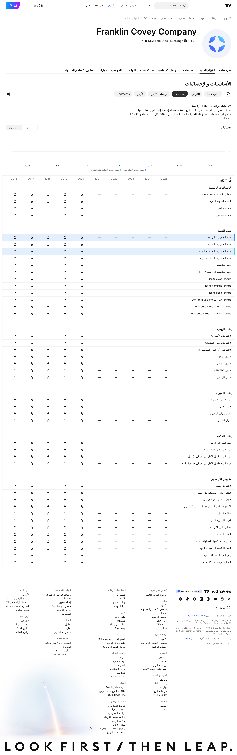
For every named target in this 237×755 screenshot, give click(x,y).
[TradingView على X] (229, 599)
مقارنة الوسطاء (118, 624)
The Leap (120, 628)
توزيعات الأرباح (159, 665)
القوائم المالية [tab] (207, 70)
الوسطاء (99, 5)
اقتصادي (163, 657)
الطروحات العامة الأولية (155, 668)
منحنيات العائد (160, 683)
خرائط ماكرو (160, 691)
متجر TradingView (116, 687)
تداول (68, 624)
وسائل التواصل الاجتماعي (58, 594)
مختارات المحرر (63, 632)
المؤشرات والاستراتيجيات (58, 642)
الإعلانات (25, 620)
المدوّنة (122, 665)
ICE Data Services (197, 615)
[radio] (29, 127)
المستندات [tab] (189, 70)
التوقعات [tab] (131, 70)
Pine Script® (160, 694)
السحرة (67, 646)
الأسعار (122, 598)
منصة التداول (22, 609)
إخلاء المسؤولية (118, 709)
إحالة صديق (65, 602)
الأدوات (25, 594)
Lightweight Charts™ (17, 602)
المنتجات (146, 5)
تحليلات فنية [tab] (147, 70)
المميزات (121, 594)
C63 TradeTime (117, 694)
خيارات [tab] (103, 70)
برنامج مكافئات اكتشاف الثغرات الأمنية (106, 728)
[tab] (213, 94)
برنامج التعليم (22, 632)
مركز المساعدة (118, 668)
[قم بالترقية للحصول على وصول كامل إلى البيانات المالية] (14, 194)
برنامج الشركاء (21, 628)
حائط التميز (65, 598)
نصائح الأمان (119, 724)
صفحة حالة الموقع (116, 732)
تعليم (68, 628)
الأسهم (163, 605)
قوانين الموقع (64, 609)
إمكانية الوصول (118, 720)
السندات (163, 612)
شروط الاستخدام (117, 705)
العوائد (164, 661)
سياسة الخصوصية (117, 713)
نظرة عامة (120, 616)
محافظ (163, 679)
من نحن (121, 657)
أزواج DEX (161, 624)
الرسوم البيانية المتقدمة (17, 606)
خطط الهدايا (119, 606)
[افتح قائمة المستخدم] (26, 5)
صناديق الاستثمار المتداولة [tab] (79, 70)
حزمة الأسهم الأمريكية (114, 646)
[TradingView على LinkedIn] (201, 599)
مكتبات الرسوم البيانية (18, 598)
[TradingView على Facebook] (222, 599)
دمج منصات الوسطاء (19, 624)
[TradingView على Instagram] (208, 599)
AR (36, 5)
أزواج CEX (161, 620)
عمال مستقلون (63, 650)
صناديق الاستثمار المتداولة (154, 609)
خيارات (163, 687)
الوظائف (121, 672)
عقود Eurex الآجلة (116, 642)
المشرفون (65, 613)
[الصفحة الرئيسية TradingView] (228, 5)
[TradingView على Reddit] (180, 599)
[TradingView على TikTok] (187, 599)
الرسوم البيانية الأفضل (156, 594)
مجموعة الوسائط (117, 676)
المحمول (163, 705)
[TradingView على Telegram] (194, 599)
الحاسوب (162, 709)
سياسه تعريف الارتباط (114, 717)
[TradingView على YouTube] (215, 599)
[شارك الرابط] (8, 94)
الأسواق (111, 5)
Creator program (61, 606)
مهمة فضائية (119, 661)
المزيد (87, 5)
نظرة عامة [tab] (225, 70)
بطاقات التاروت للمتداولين (112, 691)
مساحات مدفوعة (62, 654)
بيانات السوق (119, 602)
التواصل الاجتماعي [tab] (168, 70)
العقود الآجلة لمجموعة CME (111, 639)
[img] (145, 40)
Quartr (187, 638)
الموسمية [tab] (116, 70)
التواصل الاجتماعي (128, 5)
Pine (164, 628)
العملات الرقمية (159, 616)
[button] (139, 5)
